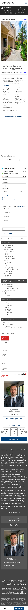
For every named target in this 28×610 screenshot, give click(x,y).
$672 (24, 171)
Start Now (23, 72)
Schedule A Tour (13, 439)
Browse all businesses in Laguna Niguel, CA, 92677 (7, 375)
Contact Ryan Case (15, 419)
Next (25, 432)
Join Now (7, 233)
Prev (2, 432)
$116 (24, 174)
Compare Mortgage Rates (9, 200)
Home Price (4, 179)
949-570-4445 (14, 415)
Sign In (20, 206)
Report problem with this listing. (14, 116)
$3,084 (24, 168)
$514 (24, 176)
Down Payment (5, 188)
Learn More (23, 19)
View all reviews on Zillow (14, 520)
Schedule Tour (19, 608)
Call (6, 608)
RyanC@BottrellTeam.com (13, 562)
